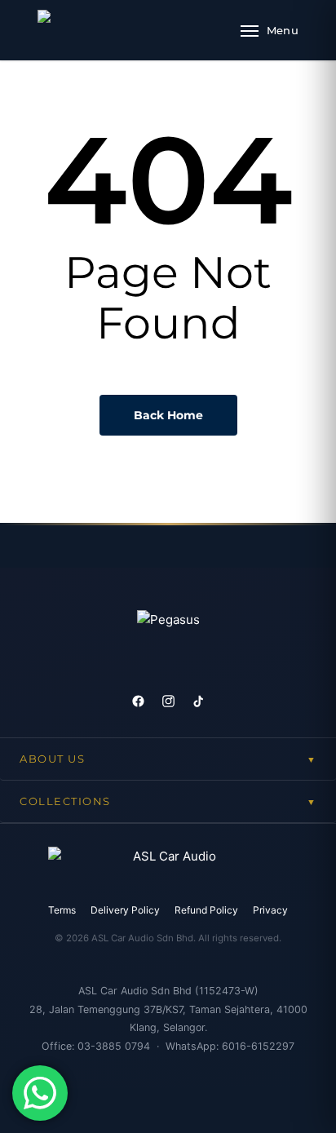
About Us (168, 759)
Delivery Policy (125, 910)
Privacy (270, 910)
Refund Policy (206, 910)
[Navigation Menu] (269, 30)
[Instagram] (168, 701)
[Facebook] (138, 701)
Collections (168, 801)
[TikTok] (199, 701)
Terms (62, 910)
